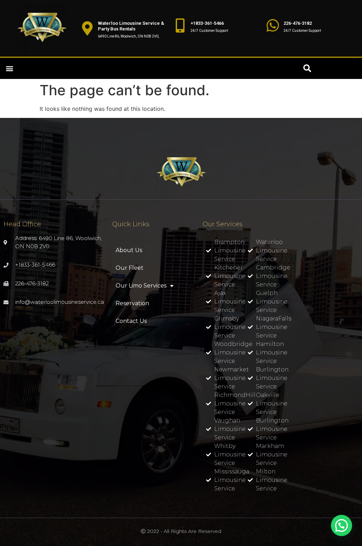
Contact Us (131, 321)
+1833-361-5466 (207, 23)
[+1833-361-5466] (180, 25)
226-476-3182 (298, 23)
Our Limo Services (141, 285)
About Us (129, 250)
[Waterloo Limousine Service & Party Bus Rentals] (87, 28)
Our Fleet (130, 268)
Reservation (132, 303)
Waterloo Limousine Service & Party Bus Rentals (131, 26)
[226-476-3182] (273, 25)
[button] (9, 68)
